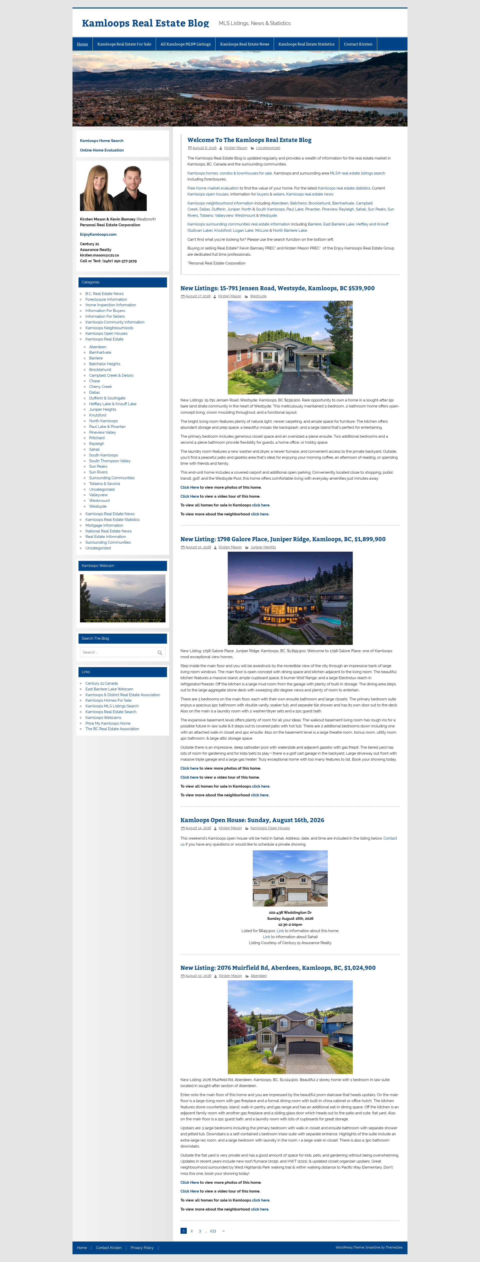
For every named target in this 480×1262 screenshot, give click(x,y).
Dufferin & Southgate (107, 398)
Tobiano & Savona (104, 483)
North (247, 209)
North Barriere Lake (290, 230)
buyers (263, 194)
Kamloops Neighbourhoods (109, 328)
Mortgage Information (104, 525)
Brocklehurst (319, 203)
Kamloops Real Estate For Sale (124, 44)
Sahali (361, 209)
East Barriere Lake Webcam (109, 689)
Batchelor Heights (104, 364)
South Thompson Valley (109, 461)
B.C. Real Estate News (105, 293)
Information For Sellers (105, 316)
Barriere (315, 224)
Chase (94, 381)
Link (280, 931)
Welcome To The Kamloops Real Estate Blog (250, 139)
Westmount (245, 215)
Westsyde (268, 215)
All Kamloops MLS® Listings (185, 44)
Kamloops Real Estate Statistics (306, 44)
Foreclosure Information (106, 299)
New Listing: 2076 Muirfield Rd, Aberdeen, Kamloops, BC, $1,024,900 (278, 967)
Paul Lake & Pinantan (107, 426)
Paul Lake (295, 209)
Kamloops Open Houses (270, 828)
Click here (189, 768)
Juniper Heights (263, 547)
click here (259, 514)
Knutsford (222, 230)
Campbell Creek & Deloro (111, 375)
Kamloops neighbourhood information (221, 203)
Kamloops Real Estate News (244, 44)
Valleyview (224, 215)
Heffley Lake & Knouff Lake (112, 404)
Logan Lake (243, 230)
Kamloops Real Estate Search (111, 712)
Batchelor (298, 203)
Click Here (189, 487)
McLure (261, 230)
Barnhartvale (343, 203)
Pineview (329, 209)
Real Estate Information (106, 536)
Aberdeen (279, 203)
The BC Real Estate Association (112, 729)
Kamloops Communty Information (115, 322)
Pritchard (96, 438)
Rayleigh (346, 209)
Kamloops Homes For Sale (109, 700)
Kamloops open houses (208, 194)
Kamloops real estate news (309, 194)
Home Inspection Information (111, 305)
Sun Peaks (377, 209)
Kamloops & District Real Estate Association (123, 695)
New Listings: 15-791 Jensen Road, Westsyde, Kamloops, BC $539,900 (277, 288)
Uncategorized (268, 148)
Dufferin (219, 209)
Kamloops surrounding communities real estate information (239, 224)
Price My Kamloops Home (108, 723)
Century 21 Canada (102, 683)
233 (213, 1231)
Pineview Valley (102, 432)
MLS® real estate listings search (357, 173)
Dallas (205, 209)
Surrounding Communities (111, 478)
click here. (261, 505)
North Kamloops (103, 421)
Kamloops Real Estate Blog (145, 22)
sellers (278, 194)
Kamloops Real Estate (105, 339)
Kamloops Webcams (103, 717)
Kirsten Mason (235, 148)
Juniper (233, 209)
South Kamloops (270, 209)
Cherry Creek (100, 386)
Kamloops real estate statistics (344, 188)
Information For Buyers (105, 310)
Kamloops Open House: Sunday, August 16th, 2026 (252, 820)
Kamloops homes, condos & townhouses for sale (230, 173)
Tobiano (206, 215)
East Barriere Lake (338, 224)
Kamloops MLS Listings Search (112, 706)
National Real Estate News (109, 531)
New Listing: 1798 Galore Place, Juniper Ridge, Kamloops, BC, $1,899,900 (283, 539)
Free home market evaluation (213, 188)
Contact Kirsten (358, 44)
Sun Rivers (98, 472)
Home (82, 44)
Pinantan (312, 209)
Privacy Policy (142, 1248)
